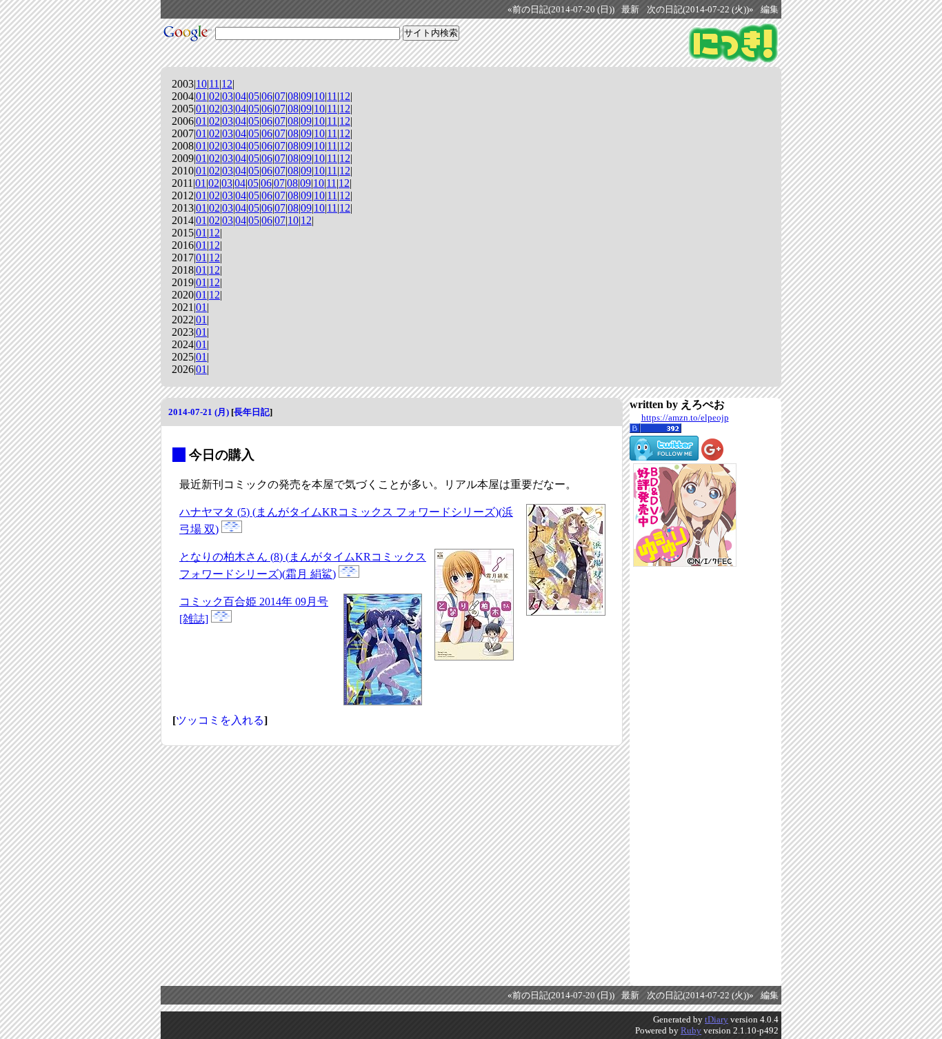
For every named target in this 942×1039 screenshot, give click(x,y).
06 (266, 96)
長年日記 (252, 412)
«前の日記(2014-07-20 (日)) (561, 9)
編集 (770, 9)
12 (226, 84)
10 (201, 84)
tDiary (716, 1019)
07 (279, 96)
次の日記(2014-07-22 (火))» (700, 9)
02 (214, 96)
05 (253, 96)
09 (306, 96)
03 (227, 96)
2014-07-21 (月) (198, 412)
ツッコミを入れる (220, 720)
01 (201, 96)
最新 (630, 9)
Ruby (691, 1030)
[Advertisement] (685, 776)
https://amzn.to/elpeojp (685, 417)
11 (214, 84)
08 (293, 96)
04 (240, 96)
